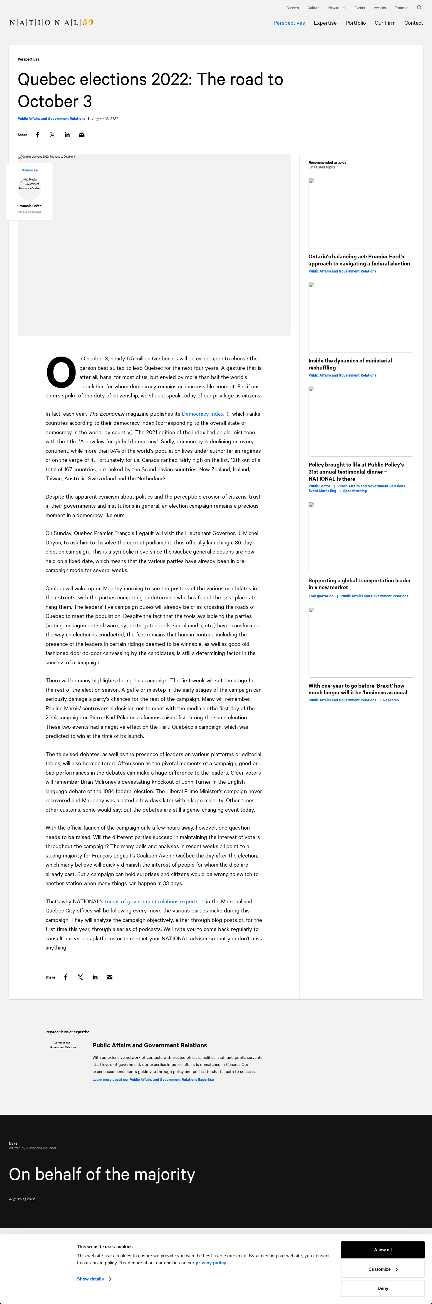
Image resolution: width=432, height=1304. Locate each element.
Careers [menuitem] (293, 7)
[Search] (420, 7)
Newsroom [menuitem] (337, 7)
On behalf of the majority (102, 1173)
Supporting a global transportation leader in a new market (360, 583)
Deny (383, 1288)
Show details (90, 1278)
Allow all (383, 1249)
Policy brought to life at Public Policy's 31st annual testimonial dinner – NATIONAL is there (356, 471)
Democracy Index (203, 413)
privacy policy (211, 1262)
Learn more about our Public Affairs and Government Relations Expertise (153, 1079)
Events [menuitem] (359, 7)
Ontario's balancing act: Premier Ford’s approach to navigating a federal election (359, 260)
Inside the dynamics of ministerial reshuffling (350, 364)
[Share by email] (81, 134)
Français (401, 7)
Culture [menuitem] (313, 7)
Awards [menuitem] (380, 7)
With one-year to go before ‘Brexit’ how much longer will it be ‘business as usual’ (358, 689)
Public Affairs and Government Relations (150, 1045)
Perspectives (28, 59)
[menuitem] (46, 18)
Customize (380, 1269)
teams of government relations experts (152, 901)
